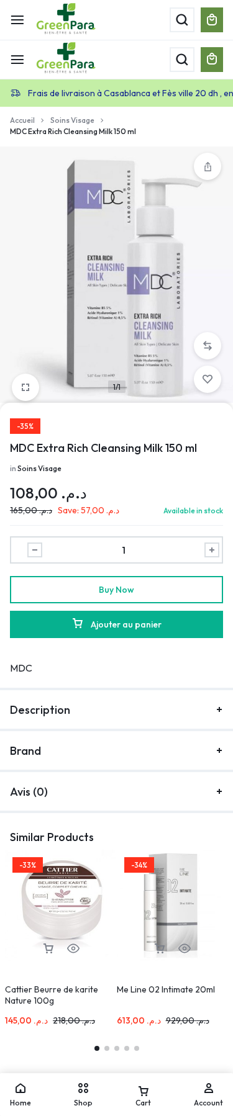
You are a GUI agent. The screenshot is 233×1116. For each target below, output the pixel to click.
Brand (25, 751)
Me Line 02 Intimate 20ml (166, 989)
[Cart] (212, 59)
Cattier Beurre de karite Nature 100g (51, 995)
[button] (207, 345)
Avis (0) (29, 792)
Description (40, 710)
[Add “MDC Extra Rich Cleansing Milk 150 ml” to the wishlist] (207, 379)
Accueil (22, 120)
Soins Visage (72, 120)
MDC (21, 668)
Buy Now (116, 589)
